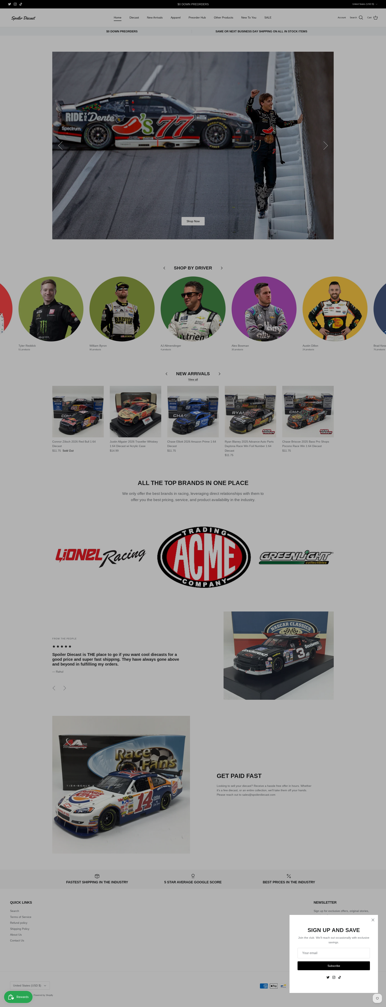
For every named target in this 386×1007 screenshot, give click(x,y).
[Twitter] (328, 977)
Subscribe (333, 965)
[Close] (373, 920)
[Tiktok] (339, 977)
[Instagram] (333, 977)
